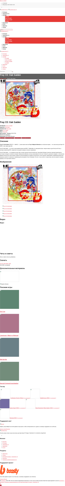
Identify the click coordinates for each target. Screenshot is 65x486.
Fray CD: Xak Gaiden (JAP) (5, 263)
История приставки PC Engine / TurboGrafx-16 (29, 482)
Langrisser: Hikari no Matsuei (9, 335)
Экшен (6, 130)
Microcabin (7, 127)
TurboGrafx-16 (6, 13)
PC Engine (5, 12)
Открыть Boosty (3, 479)
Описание (2, 137)
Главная (1, 78)
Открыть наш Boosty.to (5, 429)
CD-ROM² (7, 16)
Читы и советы (18, 137)
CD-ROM (4, 15)
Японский (5, 131)
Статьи (4, 27)
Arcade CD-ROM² (8, 19)
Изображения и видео (10, 137)
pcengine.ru (3, 480)
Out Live (2, 311)
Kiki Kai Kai (3, 359)
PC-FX (4, 24)
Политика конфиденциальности (10, 459)
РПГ (4, 130)
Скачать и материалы (26, 137)
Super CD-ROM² (8, 18)
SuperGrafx (5, 22)
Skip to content (3, 0)
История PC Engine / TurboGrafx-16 (10, 456)
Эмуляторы (5, 453)
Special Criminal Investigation (9, 383)
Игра (5, 78)
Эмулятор (5, 25)
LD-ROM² (7, 21)
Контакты (5, 458)
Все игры (4, 441)
